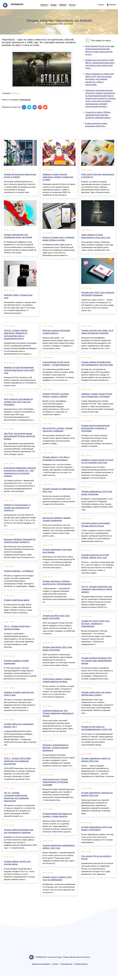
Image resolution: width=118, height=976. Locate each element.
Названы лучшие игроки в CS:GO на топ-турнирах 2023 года (97, 461)
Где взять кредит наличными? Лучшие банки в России (95, 524)
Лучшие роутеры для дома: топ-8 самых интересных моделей (97, 331)
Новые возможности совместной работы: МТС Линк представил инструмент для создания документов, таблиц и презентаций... (99, 79)
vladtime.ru (15, 93)
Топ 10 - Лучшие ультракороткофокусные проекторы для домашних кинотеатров (16, 797)
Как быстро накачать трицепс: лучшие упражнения (57, 519)
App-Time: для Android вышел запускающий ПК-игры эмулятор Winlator (19, 436)
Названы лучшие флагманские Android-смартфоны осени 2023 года (19, 370)
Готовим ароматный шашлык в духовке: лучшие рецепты (57, 815)
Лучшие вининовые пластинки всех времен (57, 550)
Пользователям (66, 964)
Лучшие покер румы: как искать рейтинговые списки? (96, 693)
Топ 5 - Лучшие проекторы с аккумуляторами (17, 627)
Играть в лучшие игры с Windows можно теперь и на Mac (58, 238)
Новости (44, 5)
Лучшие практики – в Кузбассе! (19, 571)
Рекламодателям (81, 964)
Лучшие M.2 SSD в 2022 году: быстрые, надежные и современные (95, 623)
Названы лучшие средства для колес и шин (19, 693)
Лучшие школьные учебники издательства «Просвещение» (57, 582)
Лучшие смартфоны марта (16, 600)
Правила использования (41, 964)
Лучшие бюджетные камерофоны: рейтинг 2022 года (59, 846)
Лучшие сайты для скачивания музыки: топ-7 (18, 725)
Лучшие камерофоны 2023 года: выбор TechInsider (96, 492)
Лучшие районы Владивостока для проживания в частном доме (97, 363)
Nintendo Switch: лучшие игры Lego (18, 296)
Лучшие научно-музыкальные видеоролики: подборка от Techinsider (95, 428)
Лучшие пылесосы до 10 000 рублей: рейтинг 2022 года (95, 556)
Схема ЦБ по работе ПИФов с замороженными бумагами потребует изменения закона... (98, 115)
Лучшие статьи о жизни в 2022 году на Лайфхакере (57, 878)
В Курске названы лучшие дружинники (16, 661)
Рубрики (62, 5)
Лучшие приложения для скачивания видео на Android (18, 235)
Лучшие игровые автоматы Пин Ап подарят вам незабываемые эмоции (96, 660)
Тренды (53, 5)
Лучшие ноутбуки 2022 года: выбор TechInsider (56, 616)
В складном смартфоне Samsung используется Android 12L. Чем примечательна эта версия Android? (20, 472)
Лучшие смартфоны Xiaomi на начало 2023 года (95, 759)
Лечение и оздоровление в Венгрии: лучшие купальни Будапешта (55, 747)
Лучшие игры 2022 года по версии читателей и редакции (97, 293)
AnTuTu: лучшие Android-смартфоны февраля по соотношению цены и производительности (16, 334)
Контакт (72, 5)
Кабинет (112, 5)
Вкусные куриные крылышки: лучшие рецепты (57, 331)
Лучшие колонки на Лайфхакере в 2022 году (59, 490)
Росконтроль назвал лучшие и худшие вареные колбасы (57, 680)
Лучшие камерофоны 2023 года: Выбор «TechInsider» (96, 828)
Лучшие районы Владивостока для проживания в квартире (18, 831)
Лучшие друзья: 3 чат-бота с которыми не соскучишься (56, 458)
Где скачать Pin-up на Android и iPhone (96, 857)
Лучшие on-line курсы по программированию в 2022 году (96, 728)
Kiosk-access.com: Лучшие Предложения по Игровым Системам (55, 782)
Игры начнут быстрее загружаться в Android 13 (97, 175)
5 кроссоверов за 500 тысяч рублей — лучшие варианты (56, 363)
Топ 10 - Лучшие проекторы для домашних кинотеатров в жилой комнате (96, 589)
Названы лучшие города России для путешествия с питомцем (96, 395)
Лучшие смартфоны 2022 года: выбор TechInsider (57, 648)
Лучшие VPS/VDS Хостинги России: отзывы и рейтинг (56, 395)
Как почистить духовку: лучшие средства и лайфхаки (57, 429)
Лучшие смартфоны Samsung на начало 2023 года (97, 794)
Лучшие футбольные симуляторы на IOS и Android (20, 175)
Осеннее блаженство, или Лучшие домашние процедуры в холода (58, 713)
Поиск (101, 5)
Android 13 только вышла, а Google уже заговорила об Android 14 (17, 507)
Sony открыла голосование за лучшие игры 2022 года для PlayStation (18, 402)
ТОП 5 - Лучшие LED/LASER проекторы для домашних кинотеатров (17, 761)
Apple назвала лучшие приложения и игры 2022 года (95, 236)
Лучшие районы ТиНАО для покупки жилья (17, 862)
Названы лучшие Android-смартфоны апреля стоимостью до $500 (58, 177)
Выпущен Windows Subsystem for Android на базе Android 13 (20, 540)
